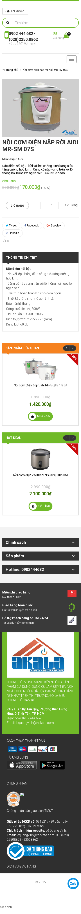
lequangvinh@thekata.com (35, 723)
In (7, 240)
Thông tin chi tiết (21, 257)
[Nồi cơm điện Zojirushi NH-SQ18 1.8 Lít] (40, 369)
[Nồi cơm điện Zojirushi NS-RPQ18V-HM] (40, 459)
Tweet (12, 225)
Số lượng (71, 205)
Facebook (32, 225)
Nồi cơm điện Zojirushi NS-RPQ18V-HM (40, 475)
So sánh (6, 907)
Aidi (20, 159)
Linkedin (13, 233)
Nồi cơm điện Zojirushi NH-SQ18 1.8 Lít (40, 385)
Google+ (55, 225)
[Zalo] (73, 883)
